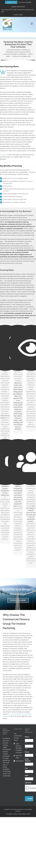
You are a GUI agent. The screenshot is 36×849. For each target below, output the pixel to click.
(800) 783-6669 (26, 2)
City (27, 768)
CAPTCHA (28, 783)
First (26, 743)
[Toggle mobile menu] (32, 23)
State (27, 775)
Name (27, 737)
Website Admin (26, 814)
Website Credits (17, 814)
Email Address (28, 760)
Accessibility (9, 814)
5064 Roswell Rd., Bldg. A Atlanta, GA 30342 (19, 748)
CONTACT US (11, 2)
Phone (27, 752)
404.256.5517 (19, 761)
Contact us (3, 155)
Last (26, 748)
